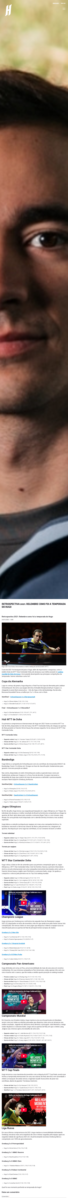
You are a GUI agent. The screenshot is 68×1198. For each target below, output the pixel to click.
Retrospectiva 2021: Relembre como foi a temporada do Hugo (27, 617)
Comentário (5, 1196)
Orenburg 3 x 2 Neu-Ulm (10, 932)
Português (56, 3)
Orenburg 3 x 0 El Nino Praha (12, 954)
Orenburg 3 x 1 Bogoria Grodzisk (13, 943)
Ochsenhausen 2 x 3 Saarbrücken (26, 784)
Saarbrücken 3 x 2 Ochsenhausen (26, 795)
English (63, 3)
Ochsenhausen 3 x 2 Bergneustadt (22, 697)
